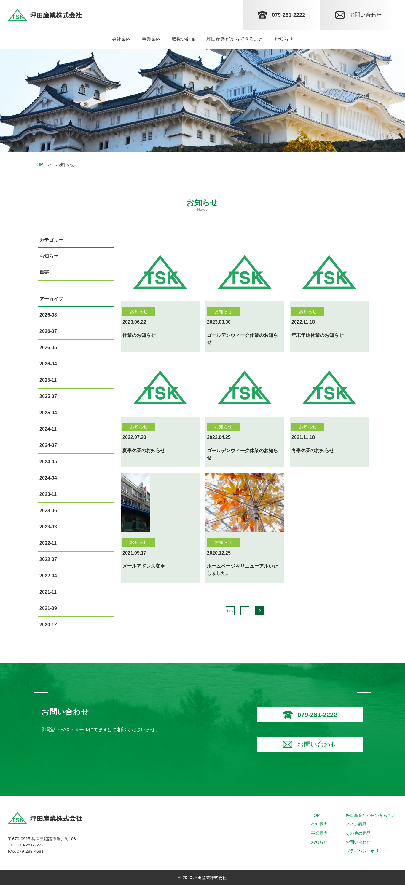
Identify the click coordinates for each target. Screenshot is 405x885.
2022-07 (48, 559)
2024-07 (48, 445)
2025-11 (48, 380)
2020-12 (48, 624)
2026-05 (48, 347)
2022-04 (48, 575)
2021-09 (48, 608)
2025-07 (48, 396)
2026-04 (48, 363)
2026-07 (48, 331)
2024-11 (48, 429)
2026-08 (48, 314)
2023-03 (48, 526)
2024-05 (48, 461)
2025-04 (48, 412)
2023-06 (48, 510)
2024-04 (48, 477)
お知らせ (48, 255)
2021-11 (48, 592)
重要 (44, 272)
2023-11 (48, 494)
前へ (230, 611)
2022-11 (48, 543)
